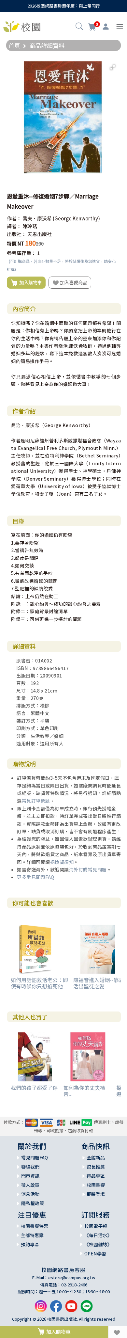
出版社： (16, 234)
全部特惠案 (32, 1235)
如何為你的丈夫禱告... (84, 1091)
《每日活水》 (98, 1235)
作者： (14, 218)
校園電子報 (95, 1226)
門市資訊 (30, 1175)
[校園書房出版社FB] (56, 1308)
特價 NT (15, 243)
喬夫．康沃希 (37, 218)
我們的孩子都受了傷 (34, 1087)
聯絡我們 (30, 1166)
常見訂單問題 (36, 800)
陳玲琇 (29, 226)
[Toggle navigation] (119, 26)
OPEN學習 (95, 1253)
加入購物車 (29, 282)
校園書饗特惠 (34, 1226)
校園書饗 (96, 1185)
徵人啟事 (30, 1185)
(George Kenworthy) (76, 218)
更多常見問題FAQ (35, 877)
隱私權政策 (32, 1203)
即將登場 (96, 1194)
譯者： (14, 226)
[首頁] (21, 26)
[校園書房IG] (41, 1308)
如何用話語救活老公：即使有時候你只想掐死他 (39, 983)
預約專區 (30, 1244)
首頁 (14, 45)
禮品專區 (96, 1175)
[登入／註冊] (105, 26)
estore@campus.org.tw (71, 1277)
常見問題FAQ (34, 1157)
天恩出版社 (39, 234)
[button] (79, 27)
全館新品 (96, 1157)
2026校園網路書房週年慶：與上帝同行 (63, 6)
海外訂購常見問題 (88, 869)
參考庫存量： (21, 252)
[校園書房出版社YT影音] (71, 1308)
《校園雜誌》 (98, 1244)
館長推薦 (96, 1166)
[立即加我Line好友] (86, 1308)
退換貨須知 (62, 862)
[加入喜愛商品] (117, 1332)
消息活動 (30, 1194)
